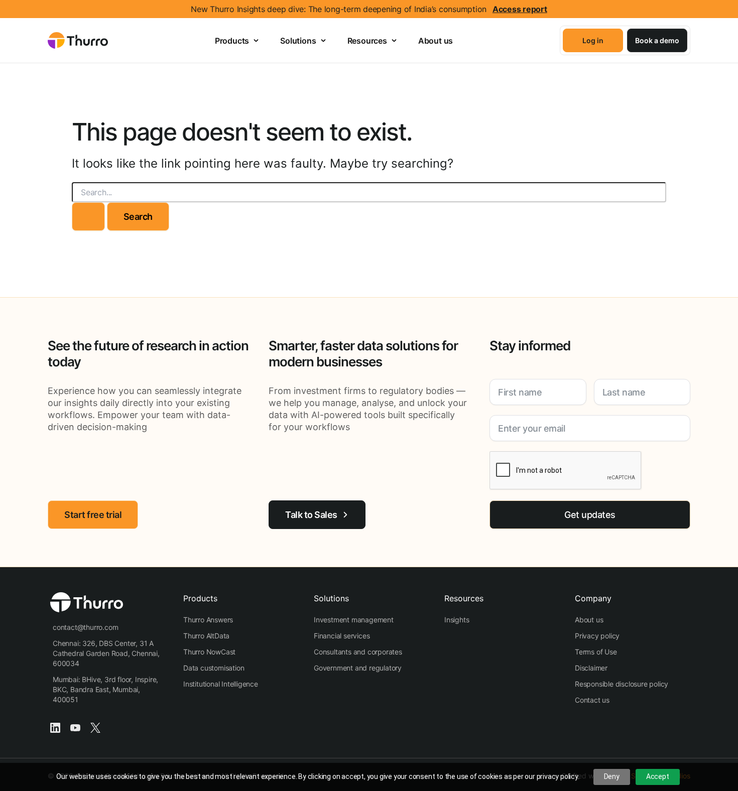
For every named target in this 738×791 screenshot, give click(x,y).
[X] (95, 727)
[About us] (589, 620)
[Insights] (456, 620)
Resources (367, 41)
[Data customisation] (213, 668)
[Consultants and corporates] (358, 652)
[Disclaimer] (591, 668)
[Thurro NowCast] (209, 652)
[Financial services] (342, 636)
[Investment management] (354, 620)
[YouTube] (75, 727)
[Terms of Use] (596, 652)
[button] (593, 40)
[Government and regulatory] (358, 668)
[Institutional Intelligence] (220, 684)
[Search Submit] (88, 216)
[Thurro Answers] (208, 620)
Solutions (298, 41)
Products (232, 41)
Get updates (590, 514)
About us (435, 41)
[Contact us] (592, 700)
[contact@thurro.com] (85, 627)
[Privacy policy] (597, 636)
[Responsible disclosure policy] (621, 684)
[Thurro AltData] (206, 636)
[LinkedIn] (55, 727)
